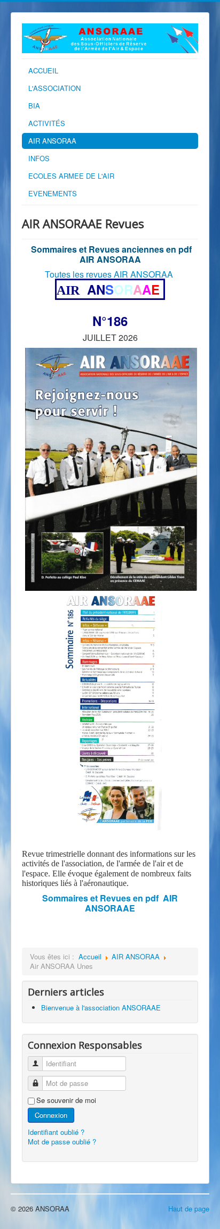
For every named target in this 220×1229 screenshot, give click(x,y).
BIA (34, 106)
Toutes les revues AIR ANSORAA (109, 274)
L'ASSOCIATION (54, 88)
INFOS (39, 158)
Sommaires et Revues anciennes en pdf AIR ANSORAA (111, 254)
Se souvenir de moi (66, 1100)
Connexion (51, 1115)
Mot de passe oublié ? (62, 1141)
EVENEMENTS (52, 193)
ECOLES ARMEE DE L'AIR (71, 176)
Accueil (89, 956)
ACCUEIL (43, 70)
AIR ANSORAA (52, 141)
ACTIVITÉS (46, 123)
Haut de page (188, 1208)
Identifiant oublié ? (56, 1132)
